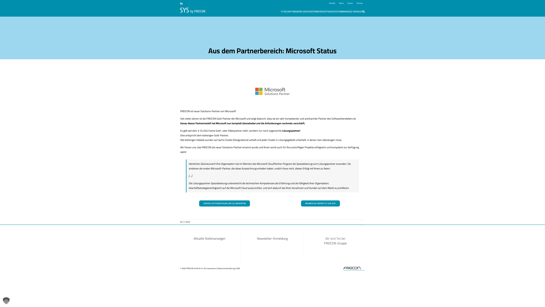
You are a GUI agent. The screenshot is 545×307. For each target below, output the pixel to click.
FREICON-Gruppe (335, 243)
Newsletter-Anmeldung (272, 238)
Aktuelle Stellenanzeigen (210, 238)
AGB (238, 268)
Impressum (211, 268)
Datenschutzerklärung (226, 268)
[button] (364, 11)
